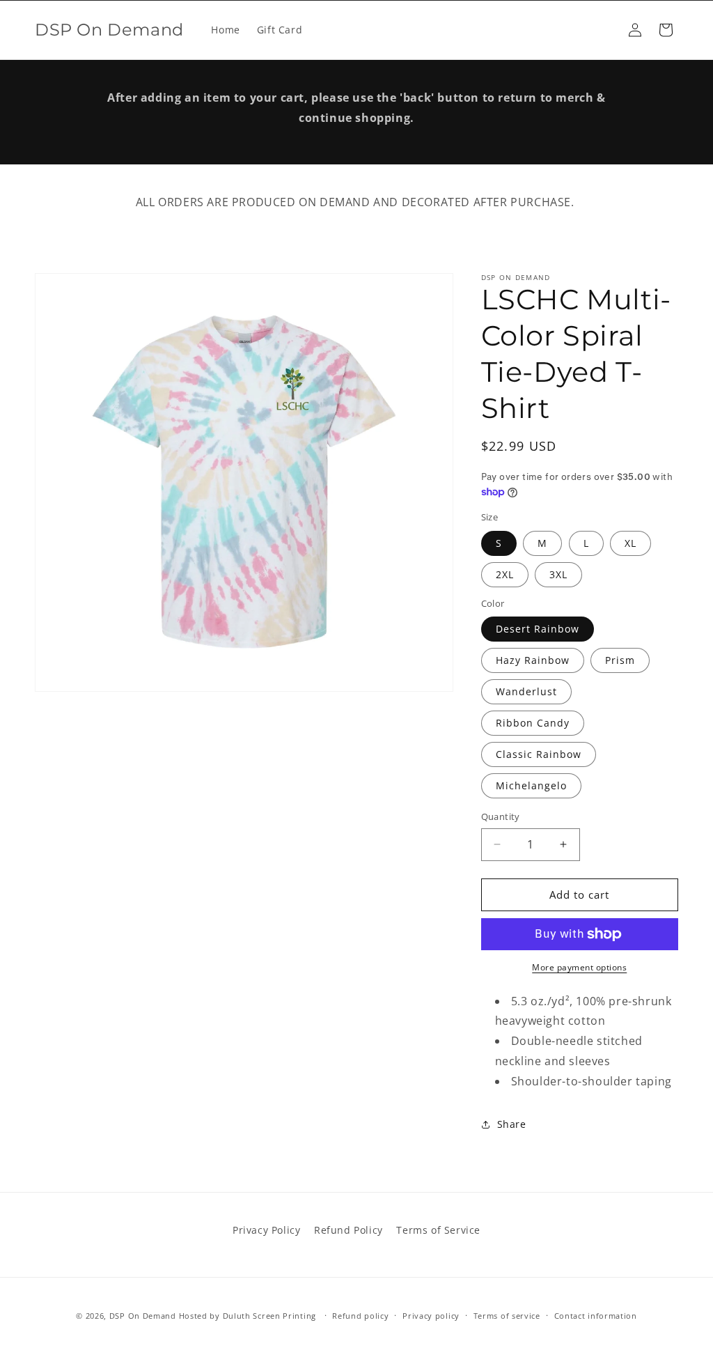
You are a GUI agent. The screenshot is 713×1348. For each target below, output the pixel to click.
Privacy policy (431, 1315)
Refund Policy (348, 1230)
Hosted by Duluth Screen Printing (247, 1315)
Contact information (595, 1315)
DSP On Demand (142, 1315)
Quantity (500, 816)
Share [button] (511, 1124)
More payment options (579, 967)
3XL (558, 574)
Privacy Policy (266, 1230)
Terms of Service (438, 1230)
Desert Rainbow (537, 628)
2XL (505, 574)
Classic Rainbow (538, 754)
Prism (620, 660)
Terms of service (506, 1315)
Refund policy (360, 1315)
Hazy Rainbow (533, 660)
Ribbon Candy (533, 722)
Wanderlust (526, 691)
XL (630, 543)
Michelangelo (531, 785)
